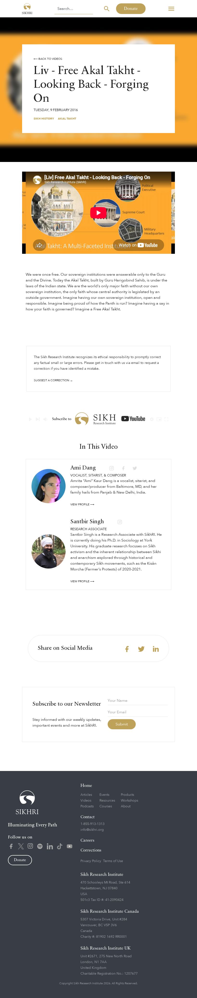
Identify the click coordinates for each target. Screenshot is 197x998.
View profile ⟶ (82, 504)
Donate (131, 9)
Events (104, 794)
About (125, 806)
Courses (105, 806)
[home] (27, 8)
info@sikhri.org (92, 829)
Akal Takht (67, 119)
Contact (87, 817)
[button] (171, 8)
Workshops (129, 800)
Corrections (90, 850)
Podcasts (87, 806)
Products (127, 794)
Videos (85, 800)
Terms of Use (113, 861)
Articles (86, 794)
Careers (87, 840)
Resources (107, 800)
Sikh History (44, 119)
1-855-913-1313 (92, 824)
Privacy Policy (90, 861)
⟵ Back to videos (48, 59)
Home (86, 786)
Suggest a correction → (53, 380)
